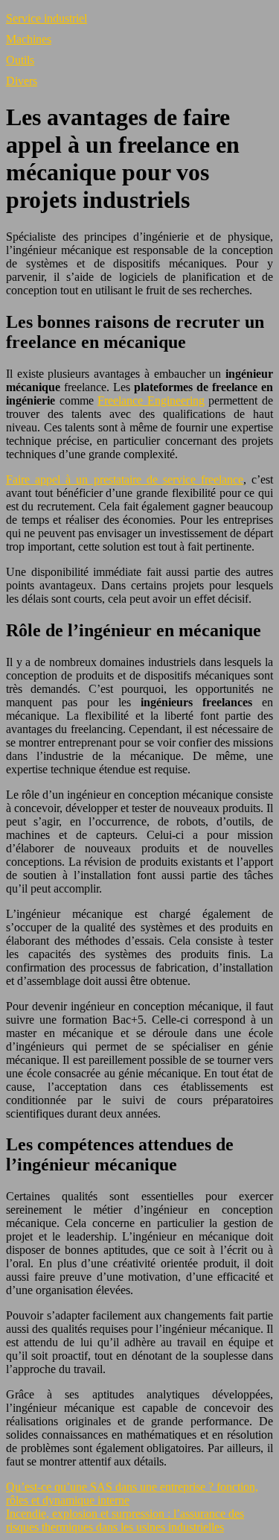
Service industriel (46, 18)
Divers (21, 81)
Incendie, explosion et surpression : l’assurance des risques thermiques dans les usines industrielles (125, 1520)
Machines (28, 39)
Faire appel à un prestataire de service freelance (124, 479)
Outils (20, 60)
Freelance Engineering (151, 400)
